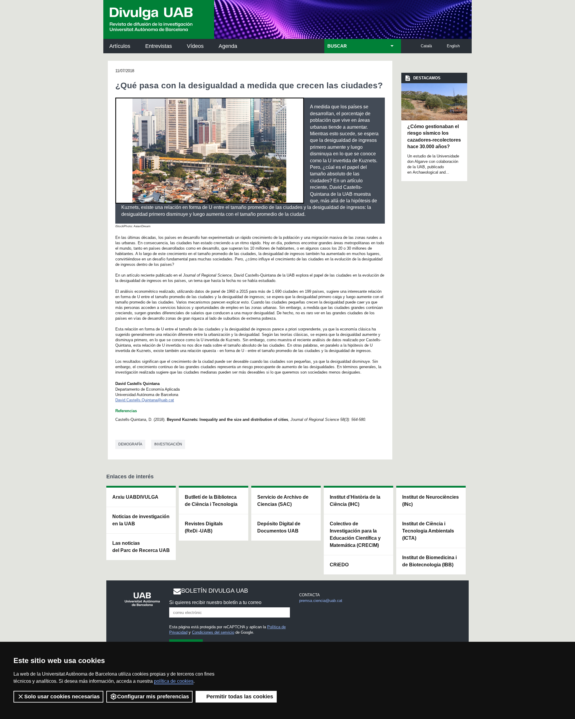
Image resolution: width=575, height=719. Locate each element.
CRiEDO (339, 564)
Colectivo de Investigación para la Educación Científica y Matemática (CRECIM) (355, 534)
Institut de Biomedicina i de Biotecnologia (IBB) (429, 561)
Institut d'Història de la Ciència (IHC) (355, 500)
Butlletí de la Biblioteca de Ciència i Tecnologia (211, 500)
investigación (168, 444)
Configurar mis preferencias (153, 697)
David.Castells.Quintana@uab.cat (144, 400)
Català (426, 46)
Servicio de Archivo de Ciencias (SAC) (282, 500)
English (453, 46)
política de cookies (173, 681)
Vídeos (195, 46)
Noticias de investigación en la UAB (141, 520)
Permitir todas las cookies (239, 697)
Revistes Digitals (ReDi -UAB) (204, 527)
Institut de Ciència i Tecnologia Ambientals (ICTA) (428, 531)
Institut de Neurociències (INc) (430, 500)
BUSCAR (337, 46)
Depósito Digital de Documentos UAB (278, 527)
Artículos (119, 46)
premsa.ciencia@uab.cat (320, 600)
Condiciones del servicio (213, 632)
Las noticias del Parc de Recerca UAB (141, 547)
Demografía (130, 444)
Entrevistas (158, 46)
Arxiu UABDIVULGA (135, 497)
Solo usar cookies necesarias (62, 697)
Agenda (228, 46)
